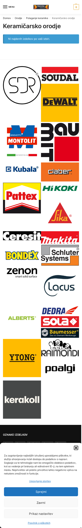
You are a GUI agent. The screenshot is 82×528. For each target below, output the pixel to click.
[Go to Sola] (60, 321)
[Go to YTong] (22, 358)
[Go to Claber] (60, 172)
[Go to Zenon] (22, 273)
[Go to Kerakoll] (22, 400)
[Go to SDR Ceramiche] (22, 85)
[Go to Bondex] (22, 255)
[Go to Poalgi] (60, 368)
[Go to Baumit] (60, 142)
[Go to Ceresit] (22, 235)
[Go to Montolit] (22, 141)
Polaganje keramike (37, 18)
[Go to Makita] (60, 237)
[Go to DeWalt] (60, 103)
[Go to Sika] (60, 212)
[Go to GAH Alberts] (22, 318)
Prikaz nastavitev (41, 514)
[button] (76, 448)
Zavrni (41, 503)
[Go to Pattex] (22, 198)
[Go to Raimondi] (60, 348)
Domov (7, 18)
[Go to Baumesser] (60, 333)
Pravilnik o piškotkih (39, 522)
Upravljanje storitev (40, 481)
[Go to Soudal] (60, 74)
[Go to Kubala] (22, 169)
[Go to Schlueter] (60, 255)
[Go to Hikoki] (60, 188)
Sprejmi (41, 492)
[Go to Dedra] (60, 310)
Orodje (18, 18)
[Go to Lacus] (60, 286)
